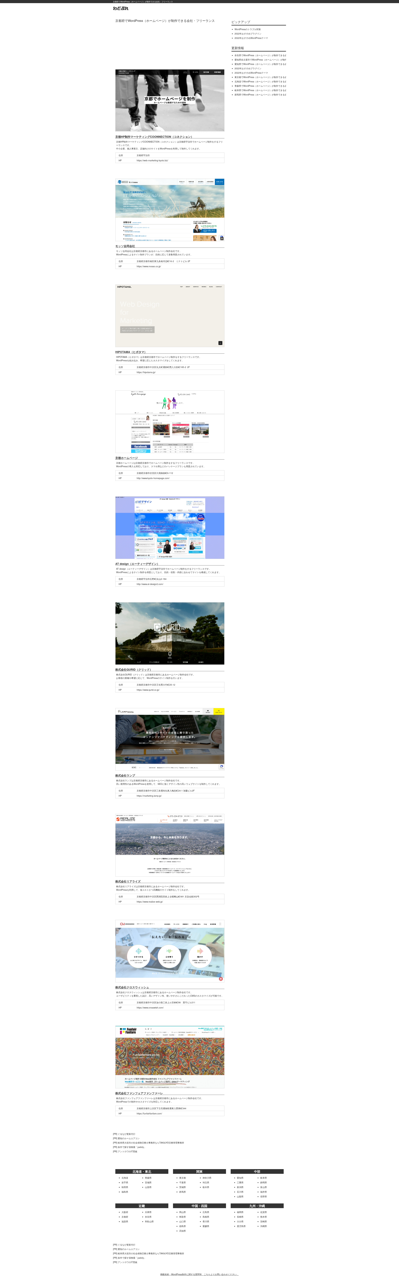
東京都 (182, 1177)
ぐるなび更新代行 (126, 1133)
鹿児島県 (241, 1226)
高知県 (182, 1230)
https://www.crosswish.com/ (150, 1007)
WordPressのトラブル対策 (248, 29)
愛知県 (240, 1177)
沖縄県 (263, 1226)
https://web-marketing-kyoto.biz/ (152, 160)
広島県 (206, 1212)
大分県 (240, 1221)
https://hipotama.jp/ (146, 372)
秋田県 (125, 1187)
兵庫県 (148, 1212)
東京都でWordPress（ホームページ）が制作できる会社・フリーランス (269, 77)
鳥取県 (182, 1216)
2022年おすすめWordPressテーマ (251, 37)
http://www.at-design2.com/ (150, 584)
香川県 (206, 1221)
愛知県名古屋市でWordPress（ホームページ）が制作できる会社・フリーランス (274, 59)
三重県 (240, 1182)
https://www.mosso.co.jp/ (149, 266)
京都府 (125, 1216)
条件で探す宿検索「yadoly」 (132, 1147)
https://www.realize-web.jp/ (150, 901)
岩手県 (125, 1182)
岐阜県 (263, 1177)
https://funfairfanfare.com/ (149, 1113)
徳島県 (182, 1226)
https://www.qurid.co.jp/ (148, 689)
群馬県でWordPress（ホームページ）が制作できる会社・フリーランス (269, 94)
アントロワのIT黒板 (127, 1151)
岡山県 (182, 1212)
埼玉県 (206, 1182)
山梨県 (240, 1196)
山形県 (148, 1187)
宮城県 (148, 1182)
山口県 (182, 1221)
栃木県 (206, 1187)
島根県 (206, 1216)
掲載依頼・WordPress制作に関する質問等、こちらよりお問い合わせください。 (199, 1274)
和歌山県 (149, 1221)
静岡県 (263, 1182)
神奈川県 (207, 1177)
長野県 (263, 1196)
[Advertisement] (169, 45)
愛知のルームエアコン (129, 1138)
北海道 (125, 1177)
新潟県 (240, 1187)
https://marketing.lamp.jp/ (149, 795)
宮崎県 (263, 1221)
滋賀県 (125, 1221)
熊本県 (263, 1216)
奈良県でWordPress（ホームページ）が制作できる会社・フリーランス (269, 55)
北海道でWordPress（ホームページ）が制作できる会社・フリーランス (269, 81)
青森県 (148, 1177)
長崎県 (240, 1216)
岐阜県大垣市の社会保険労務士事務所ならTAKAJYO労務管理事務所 (151, 1142)
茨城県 (182, 1187)
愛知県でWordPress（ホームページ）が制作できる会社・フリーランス (269, 64)
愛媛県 (206, 1226)
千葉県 (182, 1182)
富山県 (263, 1187)
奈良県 (148, 1216)
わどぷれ (121, 8)
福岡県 (240, 1212)
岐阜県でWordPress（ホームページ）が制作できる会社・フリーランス (269, 90)
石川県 (240, 1191)
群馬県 (182, 1191)
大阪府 (125, 1212)
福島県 (125, 1191)
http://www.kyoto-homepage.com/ (153, 478)
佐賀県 (263, 1212)
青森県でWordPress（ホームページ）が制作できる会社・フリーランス (269, 85)
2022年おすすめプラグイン (248, 33)
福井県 (263, 1191)
